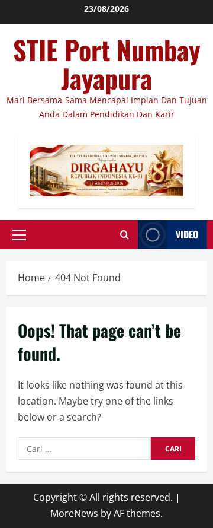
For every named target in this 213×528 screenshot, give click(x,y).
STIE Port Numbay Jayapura (107, 63)
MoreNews (74, 513)
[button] (19, 234)
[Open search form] (124, 234)
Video (187, 234)
